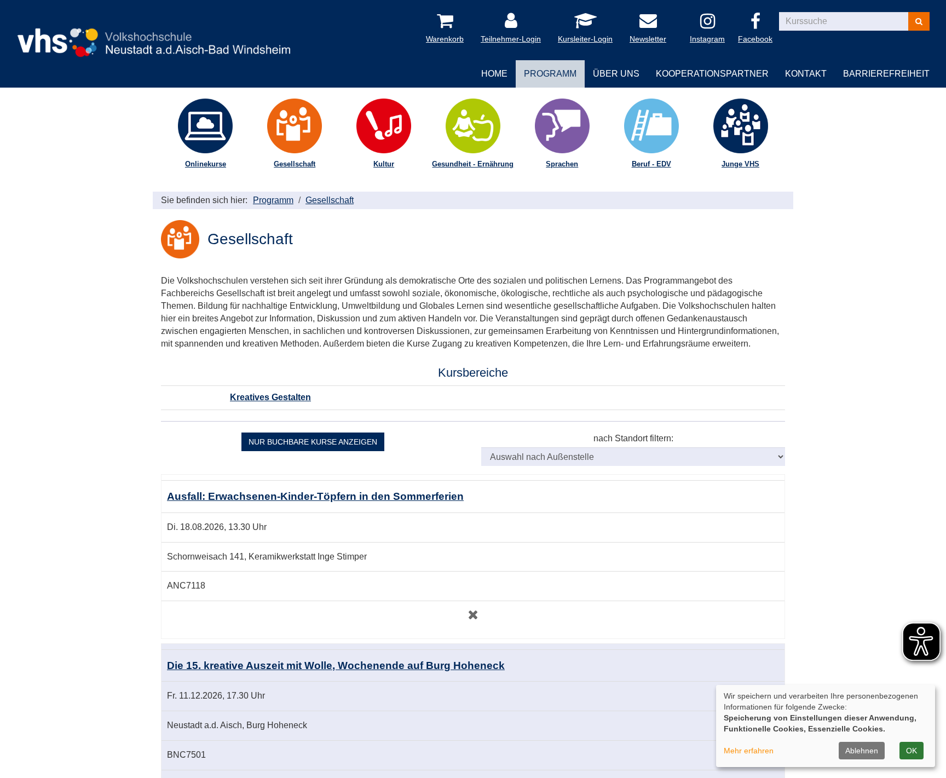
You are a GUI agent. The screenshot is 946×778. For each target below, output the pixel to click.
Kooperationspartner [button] (712, 73)
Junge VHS (740, 164)
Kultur (383, 164)
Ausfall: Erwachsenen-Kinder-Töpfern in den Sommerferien (315, 496)
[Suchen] (919, 21)
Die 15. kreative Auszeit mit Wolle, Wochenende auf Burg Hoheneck (336, 665)
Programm (273, 200)
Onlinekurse (205, 164)
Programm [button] (550, 73)
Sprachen (562, 164)
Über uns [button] (616, 73)
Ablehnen (861, 750)
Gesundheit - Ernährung (473, 164)
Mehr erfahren (749, 750)
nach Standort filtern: (633, 438)
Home (494, 73)
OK (911, 750)
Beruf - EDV (651, 164)
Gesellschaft (294, 164)
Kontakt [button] (806, 73)
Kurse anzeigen (313, 441)
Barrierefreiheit (886, 73)
